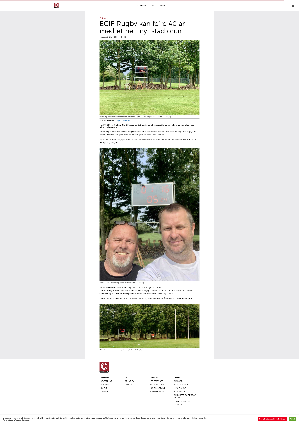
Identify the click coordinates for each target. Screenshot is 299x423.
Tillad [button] (292, 419)
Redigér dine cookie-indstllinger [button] (272, 419)
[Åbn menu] (291, 5)
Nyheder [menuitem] (141, 5)
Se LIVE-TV (129, 381)
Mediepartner (156, 381)
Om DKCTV (178, 381)
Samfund (105, 392)
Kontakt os (179, 392)
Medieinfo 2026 (157, 385)
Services (154, 377)
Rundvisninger (157, 392)
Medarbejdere (181, 385)
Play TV (128, 385)
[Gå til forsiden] (56, 5)
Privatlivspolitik (182, 401)
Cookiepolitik (180, 405)
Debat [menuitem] (163, 5)
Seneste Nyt (106, 381)
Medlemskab (180, 388)
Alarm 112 (105, 385)
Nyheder (105, 377)
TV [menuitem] (153, 5)
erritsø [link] (103, 18)
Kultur (104, 388)
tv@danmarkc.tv (123, 120)
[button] (121, 37)
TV (126, 377)
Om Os (177, 377)
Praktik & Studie (157, 388)
